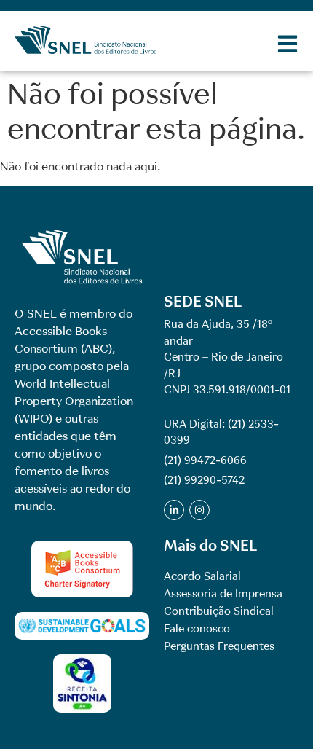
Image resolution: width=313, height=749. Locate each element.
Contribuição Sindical (219, 611)
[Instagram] (199, 510)
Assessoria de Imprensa (223, 593)
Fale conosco (197, 628)
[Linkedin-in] (174, 510)
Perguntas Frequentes (219, 646)
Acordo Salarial (202, 576)
